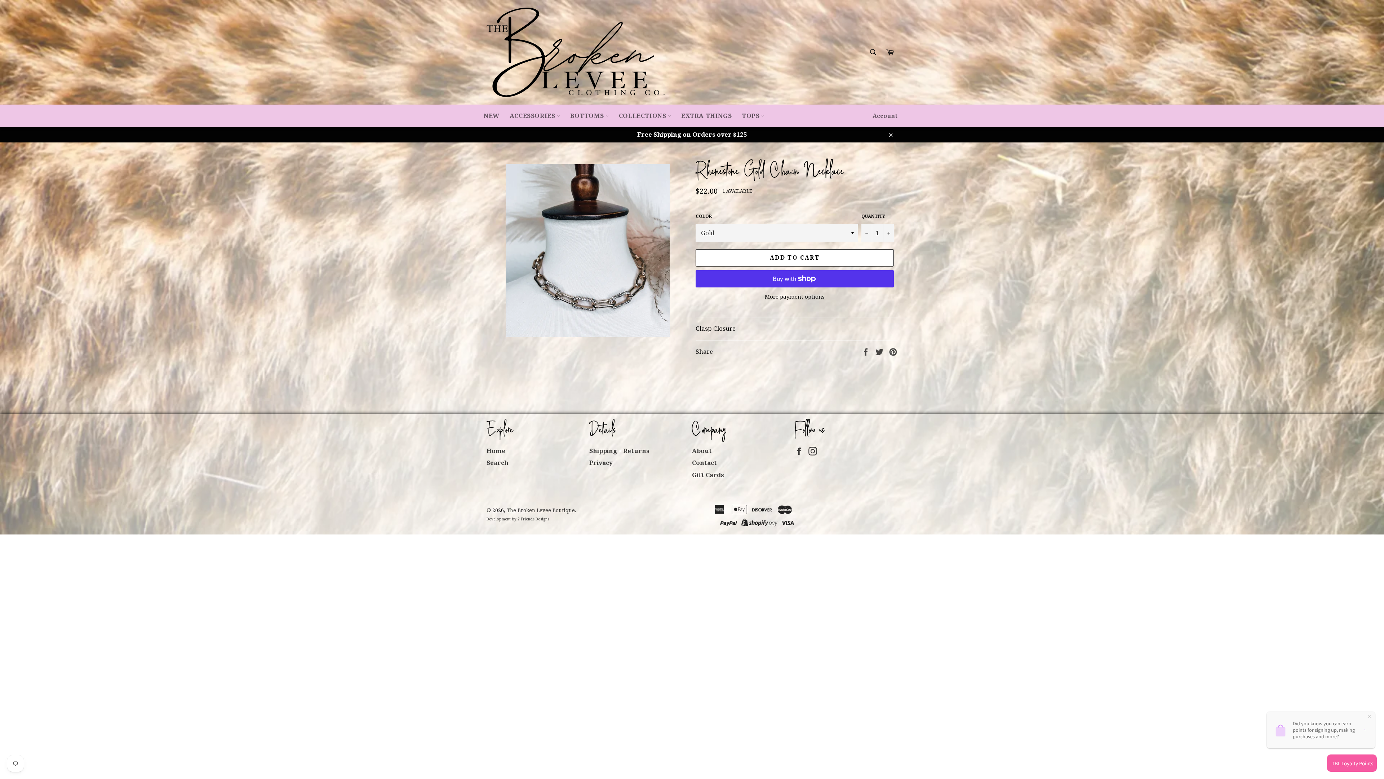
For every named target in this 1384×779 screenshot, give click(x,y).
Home (496, 450)
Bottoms (588, 115)
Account (885, 116)
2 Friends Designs (533, 519)
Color (704, 216)
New (492, 115)
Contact (704, 462)
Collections (643, 115)
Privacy (601, 462)
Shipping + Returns (619, 450)
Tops (751, 115)
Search (498, 462)
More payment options (795, 297)
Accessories (533, 115)
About (702, 450)
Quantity (873, 216)
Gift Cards (708, 475)
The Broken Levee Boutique (541, 510)
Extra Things (706, 115)
